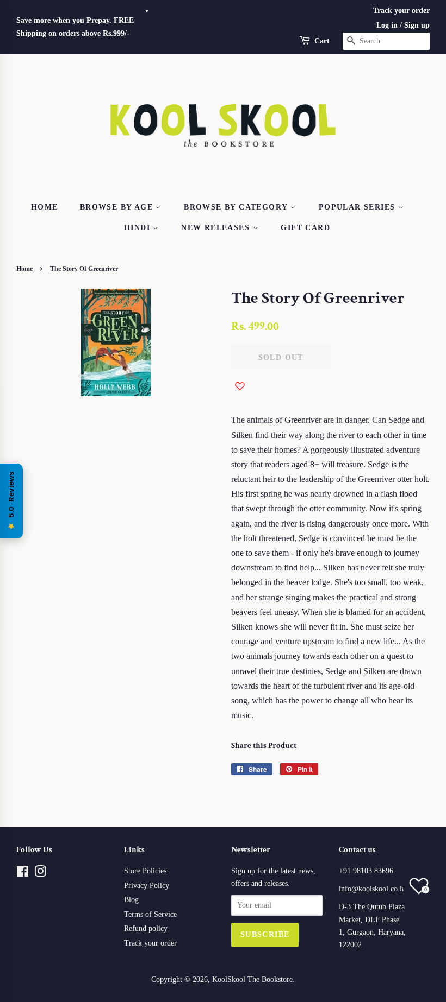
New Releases (216, 228)
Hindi (138, 228)
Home (44, 207)
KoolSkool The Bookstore (252, 979)
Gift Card (305, 228)
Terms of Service (150, 914)
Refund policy (146, 928)
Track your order (401, 11)
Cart (322, 41)
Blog (131, 900)
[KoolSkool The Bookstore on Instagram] (40, 874)
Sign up (417, 25)
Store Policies (145, 871)
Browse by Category (237, 207)
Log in (387, 25)
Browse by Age (118, 207)
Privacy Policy (146, 885)
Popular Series (358, 207)
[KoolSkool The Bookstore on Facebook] (22, 874)
